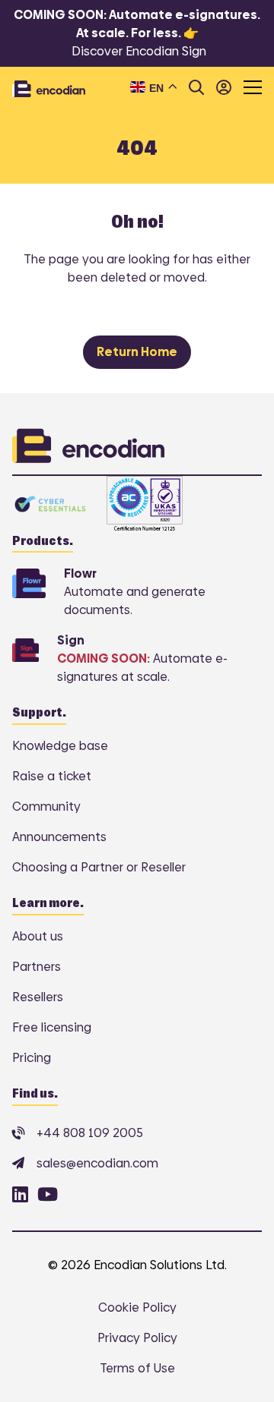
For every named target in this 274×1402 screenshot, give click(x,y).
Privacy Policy (137, 1338)
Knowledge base (60, 746)
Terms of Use (137, 1368)
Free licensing (51, 1027)
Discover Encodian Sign (139, 51)
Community (46, 806)
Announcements (59, 837)
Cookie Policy (137, 1307)
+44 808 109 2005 (90, 1133)
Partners (36, 966)
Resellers (37, 997)
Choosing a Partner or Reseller (99, 867)
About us (37, 936)
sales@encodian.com (97, 1163)
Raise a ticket (51, 776)
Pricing (31, 1057)
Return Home (137, 352)
